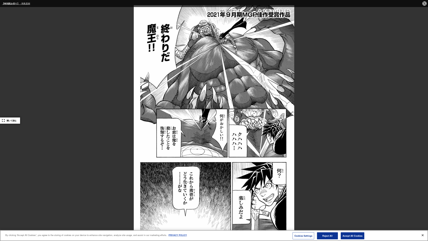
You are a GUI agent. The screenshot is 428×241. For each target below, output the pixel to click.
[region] (214, 235)
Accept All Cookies (352, 235)
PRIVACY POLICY (178, 235)
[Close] (422, 235)
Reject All (327, 235)
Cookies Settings (303, 235)
